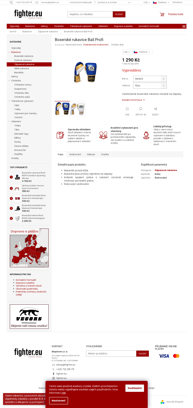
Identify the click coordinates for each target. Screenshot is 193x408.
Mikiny (17, 137)
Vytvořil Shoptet (174, 401)
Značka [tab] (105, 154)
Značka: (117, 44)
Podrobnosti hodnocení (95, 44)
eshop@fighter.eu (65, 364)
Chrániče (16, 80)
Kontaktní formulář (81, 2)
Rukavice (16, 52)
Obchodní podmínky (27, 288)
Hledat (119, 14)
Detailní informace (132, 100)
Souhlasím (135, 388)
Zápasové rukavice (24, 64)
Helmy (14, 76)
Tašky (17, 109)
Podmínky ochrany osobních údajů (31, 293)
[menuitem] (14, 26)
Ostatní (18, 117)
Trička (17, 125)
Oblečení (16, 121)
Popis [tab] (60, 154)
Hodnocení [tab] (75, 154)
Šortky (17, 141)
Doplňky (18, 154)
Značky (15, 158)
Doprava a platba (107, 2)
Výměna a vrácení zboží (29, 285)
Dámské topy (21, 133)
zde (63, 393)
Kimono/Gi (20, 150)
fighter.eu (61, 373)
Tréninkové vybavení (22, 101)
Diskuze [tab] (91, 154)
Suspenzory (20, 88)
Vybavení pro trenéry (25, 113)
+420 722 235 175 (65, 369)
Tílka (16, 129)
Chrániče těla (21, 92)
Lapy (16, 105)
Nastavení (58, 400)
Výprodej (16, 48)
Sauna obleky (21, 146)
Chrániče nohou (22, 84)
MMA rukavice (21, 68)
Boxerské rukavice (23, 56)
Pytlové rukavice (23, 60)
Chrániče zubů (22, 96)
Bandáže (18, 72)
